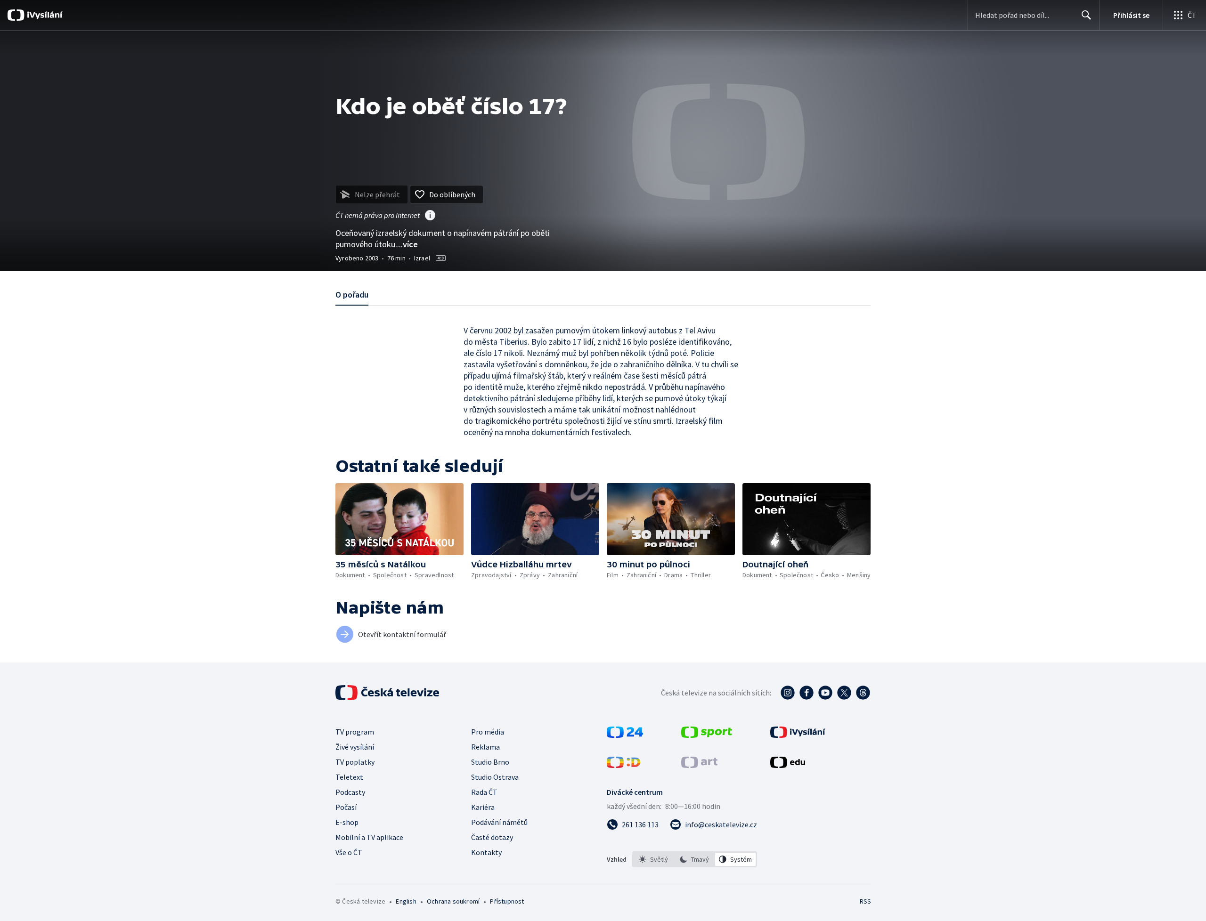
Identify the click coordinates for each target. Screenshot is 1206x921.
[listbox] (694, 859)
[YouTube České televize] (825, 692)
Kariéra (483, 807)
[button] (399, 519)
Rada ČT (484, 792)
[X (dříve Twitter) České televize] (844, 692)
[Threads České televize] (863, 692)
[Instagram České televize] (787, 692)
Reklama (485, 746)
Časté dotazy (492, 837)
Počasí (346, 807)
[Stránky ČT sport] (706, 735)
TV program (354, 731)
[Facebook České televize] (806, 692)
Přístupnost (507, 901)
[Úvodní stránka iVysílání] (44, 15)
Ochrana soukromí (453, 901)
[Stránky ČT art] (699, 765)
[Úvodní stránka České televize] (388, 692)
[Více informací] (430, 216)
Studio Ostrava (495, 777)
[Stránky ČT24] (625, 735)
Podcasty (350, 792)
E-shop (347, 822)
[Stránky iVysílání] (797, 735)
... (407, 244)
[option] (654, 859)
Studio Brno (490, 762)
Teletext (349, 777)
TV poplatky (355, 762)
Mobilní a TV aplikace (369, 837)
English (406, 901)
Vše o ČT (348, 852)
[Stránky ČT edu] (787, 765)
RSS (865, 901)
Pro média (487, 731)
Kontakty (486, 852)
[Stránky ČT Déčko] (623, 765)
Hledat (1086, 15)
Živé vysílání (354, 746)
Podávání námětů (499, 822)
